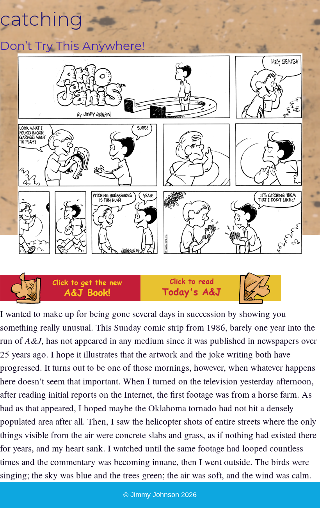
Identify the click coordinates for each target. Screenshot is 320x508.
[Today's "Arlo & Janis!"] (210, 300)
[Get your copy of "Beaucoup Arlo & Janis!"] (70, 300)
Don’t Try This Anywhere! (72, 46)
